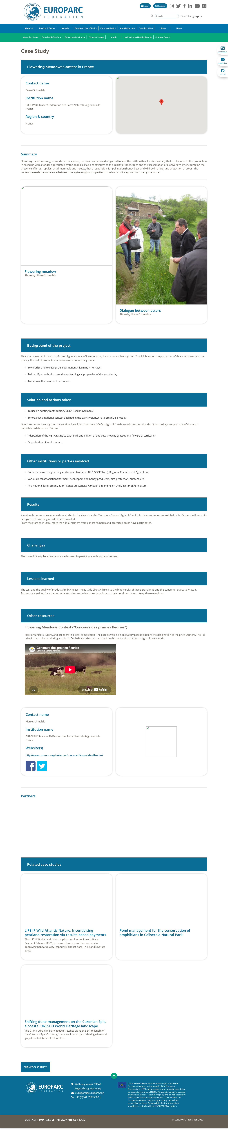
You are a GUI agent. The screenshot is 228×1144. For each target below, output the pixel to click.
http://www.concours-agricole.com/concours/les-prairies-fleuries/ (64, 755)
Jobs (82, 1120)
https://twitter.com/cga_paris (42, 766)
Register (161, 6)
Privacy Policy (66, 1120)
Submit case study (35, 1067)
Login (146, 6)
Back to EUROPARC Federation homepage (53, 11)
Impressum (46, 1120)
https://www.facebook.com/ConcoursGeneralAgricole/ (31, 766)
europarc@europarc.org (89, 1093)
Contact (30, 1120)
